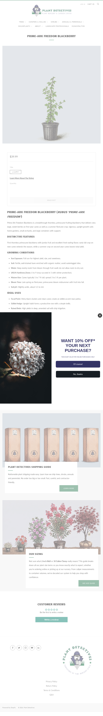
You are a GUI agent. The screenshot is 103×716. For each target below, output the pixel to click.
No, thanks (78, 374)
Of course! (78, 364)
